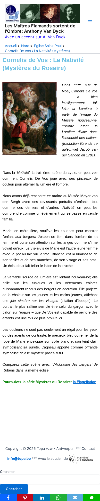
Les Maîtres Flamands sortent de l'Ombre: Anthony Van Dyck (40, 28)
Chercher (7, 471)
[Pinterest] (25, 497)
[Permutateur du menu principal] (90, 22)
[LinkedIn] (41, 497)
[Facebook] (8, 497)
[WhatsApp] (58, 497)
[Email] (75, 497)
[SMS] (91, 497)
